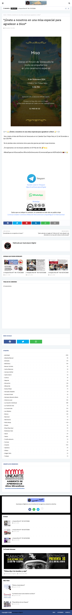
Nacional (36, 417)
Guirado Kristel (36, 394)
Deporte (36, 380)
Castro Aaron (36, 375)
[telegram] (42, 508)
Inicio (4, 15)
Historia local (36, 400)
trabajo (36, 456)
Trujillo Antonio (36, 439)
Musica (36, 414)
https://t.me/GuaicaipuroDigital (36, 187)
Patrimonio (36, 419)
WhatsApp (36, 201)
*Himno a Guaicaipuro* (18, 585)
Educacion (36, 383)
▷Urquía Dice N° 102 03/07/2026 (58, 272)
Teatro (36, 436)
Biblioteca (36, 363)
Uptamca (36, 447)
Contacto (67, 612)
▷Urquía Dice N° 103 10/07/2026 (36, 272)
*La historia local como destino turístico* (23, 593)
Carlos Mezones (36, 369)
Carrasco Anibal (36, 372)
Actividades (60, 612)
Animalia (36, 361)
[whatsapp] (36, 341)
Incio (54, 612)
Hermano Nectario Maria (36, 397)
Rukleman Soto (36, 431)
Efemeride (36, 386)
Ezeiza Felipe (36, 389)
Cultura (36, 377)
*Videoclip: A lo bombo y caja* (15, 571)
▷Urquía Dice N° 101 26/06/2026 (21, 538)
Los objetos (36, 411)
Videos (36, 450)
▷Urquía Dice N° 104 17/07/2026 (27, 8)
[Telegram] (49, 341)
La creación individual (36, 403)
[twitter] (23, 341)
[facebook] (10, 341)
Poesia (36, 425)
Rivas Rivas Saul (36, 428)
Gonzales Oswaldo (36, 391)
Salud (36, 433)
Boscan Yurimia (36, 366)
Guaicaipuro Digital (29, 243)
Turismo (36, 442)
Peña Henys (36, 422)
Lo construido (36, 408)
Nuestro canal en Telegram (36, 185)
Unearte (36, 445)
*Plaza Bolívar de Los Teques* (20, 602)
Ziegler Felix (36, 453)
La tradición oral (36, 405)
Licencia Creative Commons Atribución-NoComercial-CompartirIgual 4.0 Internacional (36, 214)
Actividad (36, 355)
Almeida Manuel (36, 358)
